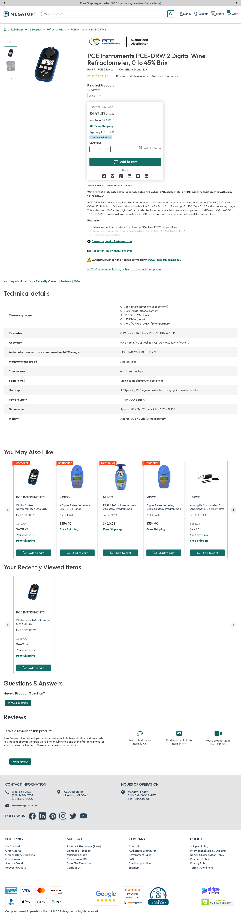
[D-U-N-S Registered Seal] (158, 896)
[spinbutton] (100, 149)
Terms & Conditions (201, 867)
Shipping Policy (199, 846)
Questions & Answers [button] (165, 76)
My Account (12, 846)
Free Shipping (25, 540)
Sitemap (134, 867)
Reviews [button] (121, 76)
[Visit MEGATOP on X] (73, 816)
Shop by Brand (14, 863)
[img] (148, 42)
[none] (45, 13)
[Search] (170, 13)
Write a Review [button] (139, 76)
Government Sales (140, 855)
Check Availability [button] (101, 137)
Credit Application (140, 863)
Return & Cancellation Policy (207, 855)
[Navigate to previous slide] (4, 3)
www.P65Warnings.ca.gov (164, 259)
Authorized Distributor (142, 850)
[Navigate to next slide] (236, 3)
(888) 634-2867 (21, 792)
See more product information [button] (112, 241)
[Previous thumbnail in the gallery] (11, 42)
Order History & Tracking (20, 855)
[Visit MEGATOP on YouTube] (83, 816)
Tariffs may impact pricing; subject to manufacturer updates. (126, 269)
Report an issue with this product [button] (112, 250)
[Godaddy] (210, 890)
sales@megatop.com (25, 805)
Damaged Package (79, 850)
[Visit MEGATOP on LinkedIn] (42, 816)
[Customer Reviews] (132, 896)
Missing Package (77, 855)
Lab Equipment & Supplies (26, 29)
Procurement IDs (77, 859)
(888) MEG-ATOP (23, 795)
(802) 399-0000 (22, 799)
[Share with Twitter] (112, 176)
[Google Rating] (106, 896)
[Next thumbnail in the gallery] (11, 78)
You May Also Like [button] (15, 281)
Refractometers (56, 29)
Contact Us (74, 867)
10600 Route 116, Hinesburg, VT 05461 (75, 793)
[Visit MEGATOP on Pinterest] (53, 816)
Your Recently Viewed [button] (43, 281)
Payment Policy (199, 859)
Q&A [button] (77, 281)
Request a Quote (15, 867)
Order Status (13, 850)
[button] (113, 132)
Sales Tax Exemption (79, 863)
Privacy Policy (198, 863)
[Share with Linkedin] (129, 176)
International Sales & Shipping (208, 850)
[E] (138, 176)
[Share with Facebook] (104, 176)
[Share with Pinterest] (121, 176)
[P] (146, 176)
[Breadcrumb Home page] (5, 29)
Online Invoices (14, 859)
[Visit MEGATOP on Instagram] (62, 816)
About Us (134, 846)
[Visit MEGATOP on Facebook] (32, 816)
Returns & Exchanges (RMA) (84, 846)
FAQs (132, 859)
